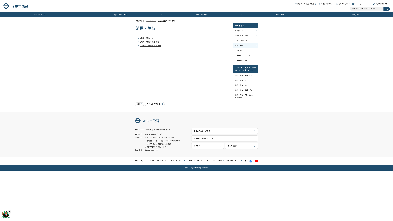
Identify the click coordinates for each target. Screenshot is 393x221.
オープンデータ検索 (214, 160)
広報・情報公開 (202, 14)
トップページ (151, 21)
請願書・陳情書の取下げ (150, 45)
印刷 (138, 104)
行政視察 (355, 14)
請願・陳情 (280, 14)
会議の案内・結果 (121, 14)
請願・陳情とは (147, 38)
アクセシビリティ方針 (158, 160)
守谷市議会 (162, 21)
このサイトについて (194, 160)
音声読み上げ (343, 4)
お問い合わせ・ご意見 (202, 131)
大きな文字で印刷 (153, 104)
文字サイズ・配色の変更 (306, 4)
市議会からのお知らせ (243, 60)
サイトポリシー (177, 160)
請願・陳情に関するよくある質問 (244, 96)
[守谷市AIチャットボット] (5, 215)
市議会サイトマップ (242, 55)
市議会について (40, 14)
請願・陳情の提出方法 (149, 41)
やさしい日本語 (326, 4)
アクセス (197, 146)
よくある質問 (232, 146)
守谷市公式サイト (381, 4)
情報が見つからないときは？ (204, 138)
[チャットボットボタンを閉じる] (9, 211)
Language (358, 4)
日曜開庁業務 (150, 147)
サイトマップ (140, 160)
